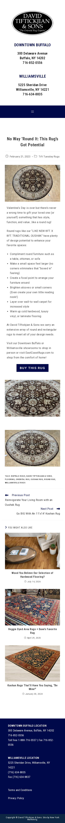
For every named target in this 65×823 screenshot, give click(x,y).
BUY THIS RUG (32, 368)
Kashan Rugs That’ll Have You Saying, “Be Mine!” (33, 687)
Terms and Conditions (20, 790)
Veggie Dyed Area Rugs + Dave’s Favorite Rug (32, 631)
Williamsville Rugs (15, 483)
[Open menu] (32, 112)
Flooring (10, 479)
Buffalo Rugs (18, 476)
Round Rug (49, 479)
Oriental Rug (23, 479)
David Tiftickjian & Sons (39, 476)
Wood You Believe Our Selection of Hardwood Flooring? (32, 574)
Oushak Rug (37, 479)
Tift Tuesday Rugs (49, 156)
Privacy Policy (16, 798)
